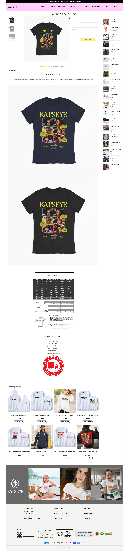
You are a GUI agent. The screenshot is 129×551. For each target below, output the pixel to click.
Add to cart (88, 39)
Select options (19, 421)
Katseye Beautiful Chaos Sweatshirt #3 (19, 451)
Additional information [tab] (53, 66)
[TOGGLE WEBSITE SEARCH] (120, 7)
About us (86, 516)
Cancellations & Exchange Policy (62, 516)
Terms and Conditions (89, 511)
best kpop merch (53, 379)
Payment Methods (88, 513)
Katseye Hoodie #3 (41, 451)
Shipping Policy (58, 518)
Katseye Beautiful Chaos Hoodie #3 (87, 451)
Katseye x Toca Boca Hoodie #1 (64, 415)
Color (74, 29)
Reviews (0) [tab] (64, 66)
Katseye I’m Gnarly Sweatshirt (41, 415)
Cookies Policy (57, 521)
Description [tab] (43, 66)
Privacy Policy (57, 511)
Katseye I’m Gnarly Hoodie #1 (19, 415)
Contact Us (87, 518)
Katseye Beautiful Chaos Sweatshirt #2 (87, 415)
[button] (69, 18)
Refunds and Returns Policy (61, 513)
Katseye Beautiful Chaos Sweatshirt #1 (64, 451)
